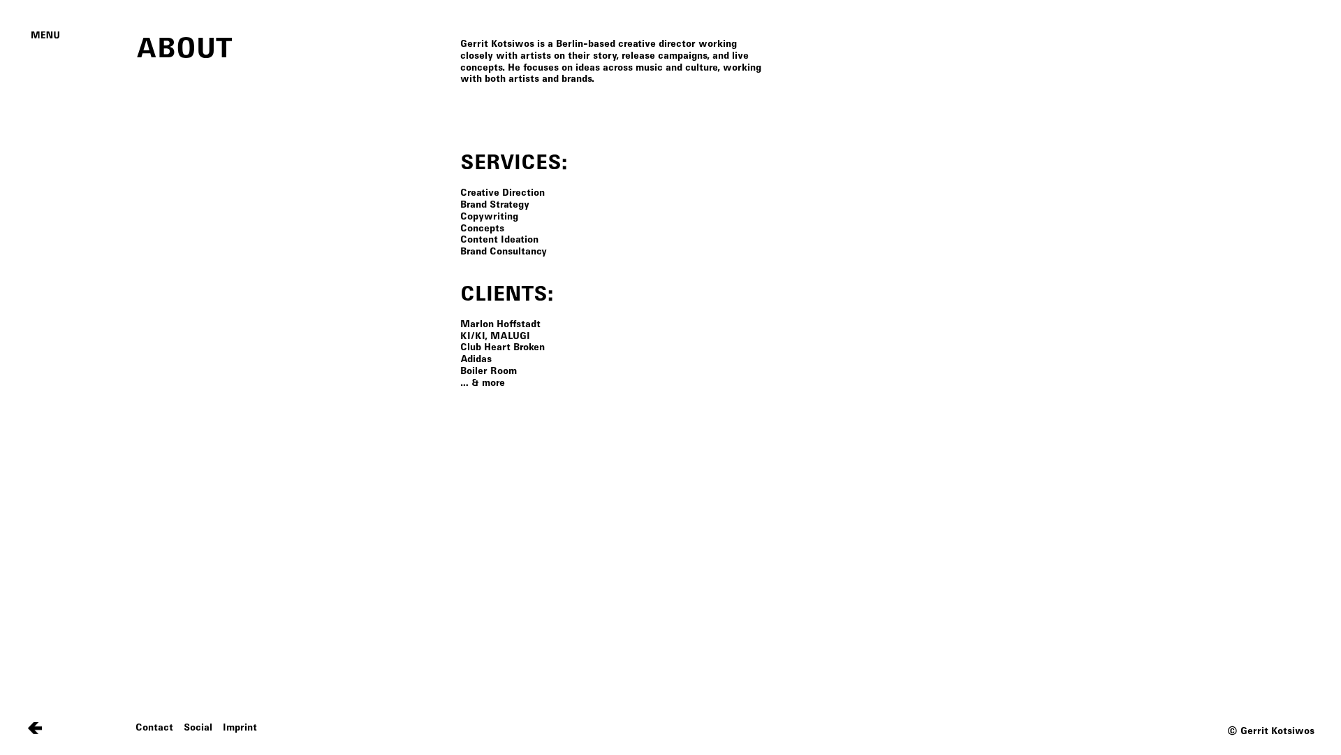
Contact (154, 728)
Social (198, 728)
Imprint (240, 728)
